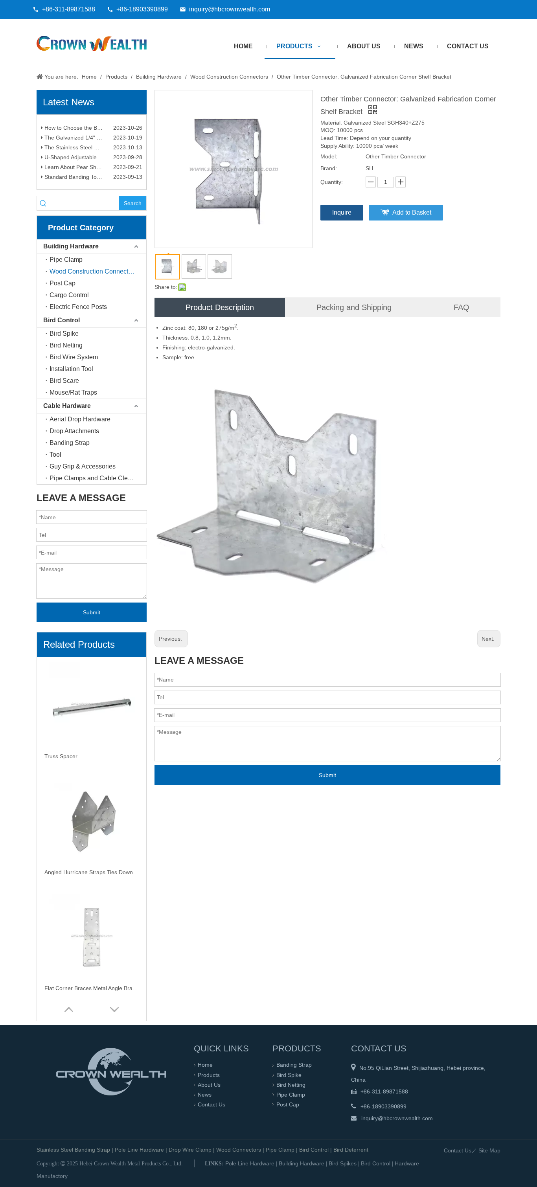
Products (209, 1075)
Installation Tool (71, 369)
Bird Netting (66, 345)
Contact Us (211, 1104)
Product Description (220, 307)
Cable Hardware (67, 405)
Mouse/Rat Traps (73, 392)
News (204, 1094)
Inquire (341, 212)
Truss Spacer (60, 756)
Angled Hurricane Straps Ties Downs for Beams (91, 872)
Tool (55, 454)
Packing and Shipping (354, 307)
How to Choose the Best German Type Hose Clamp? (92, 133)
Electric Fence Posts (78, 306)
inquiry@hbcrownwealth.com (229, 9)
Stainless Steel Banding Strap (73, 1150)
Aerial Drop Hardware (80, 419)
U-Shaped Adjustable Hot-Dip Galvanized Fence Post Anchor (92, 162)
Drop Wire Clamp (190, 1150)
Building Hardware (71, 246)
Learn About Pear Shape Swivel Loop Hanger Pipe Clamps (92, 172)
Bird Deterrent (350, 1150)
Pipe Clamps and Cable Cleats (93, 478)
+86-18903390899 (142, 9)
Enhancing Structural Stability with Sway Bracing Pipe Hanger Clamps (92, 123)
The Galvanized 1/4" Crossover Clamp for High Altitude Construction (92, 143)
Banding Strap (70, 442)
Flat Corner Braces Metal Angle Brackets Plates (91, 988)
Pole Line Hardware (139, 1150)
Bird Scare (64, 380)
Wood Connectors (238, 1150)
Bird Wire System (74, 357)
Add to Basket (411, 212)
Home (205, 1065)
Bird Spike (64, 333)
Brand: (328, 168)
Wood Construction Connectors (93, 271)
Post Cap (62, 283)
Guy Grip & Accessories (83, 466)
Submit (91, 612)
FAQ (461, 307)
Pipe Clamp (66, 259)
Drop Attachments (74, 431)
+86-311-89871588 (68, 9)
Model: (328, 156)
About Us (209, 1085)
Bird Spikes (343, 1163)
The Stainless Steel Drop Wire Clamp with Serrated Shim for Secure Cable (92, 152)
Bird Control (61, 320)
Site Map (489, 1150)
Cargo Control (69, 295)
